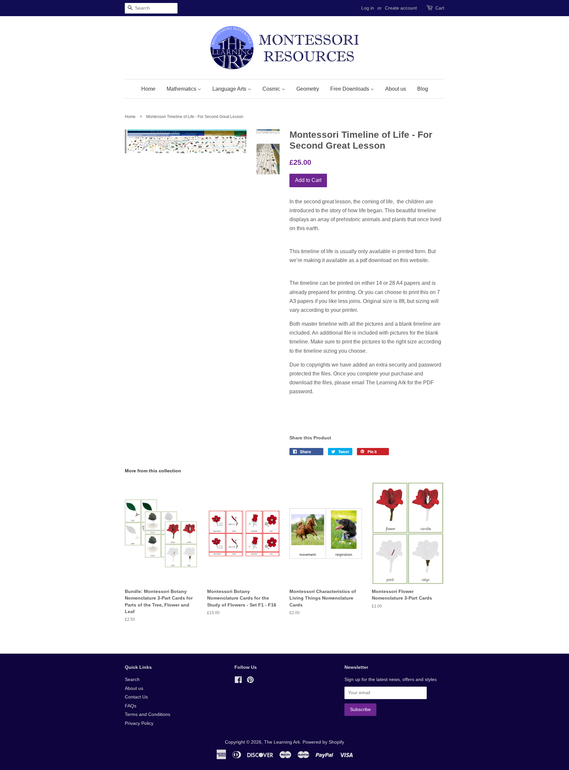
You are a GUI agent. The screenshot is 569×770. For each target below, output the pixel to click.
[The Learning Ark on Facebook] (238, 681)
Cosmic (272, 89)
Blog (422, 89)
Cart (439, 8)
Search (132, 679)
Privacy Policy (139, 723)
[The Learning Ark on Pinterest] (250, 681)
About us (395, 89)
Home (148, 89)
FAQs (130, 705)
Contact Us (136, 697)
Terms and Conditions (147, 714)
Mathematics (182, 89)
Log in (367, 8)
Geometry (307, 89)
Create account (401, 8)
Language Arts (230, 89)
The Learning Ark (282, 742)
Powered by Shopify (323, 742)
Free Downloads (350, 89)
